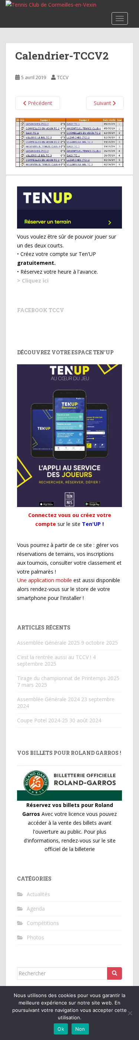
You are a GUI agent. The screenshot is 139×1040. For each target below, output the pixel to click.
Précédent (39, 103)
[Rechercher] (114, 973)
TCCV (63, 77)
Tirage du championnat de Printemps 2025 (68, 678)
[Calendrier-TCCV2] (69, 141)
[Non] (129, 1013)
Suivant (103, 103)
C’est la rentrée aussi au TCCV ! (54, 657)
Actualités (38, 894)
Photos (35, 937)
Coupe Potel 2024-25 (42, 720)
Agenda (36, 908)
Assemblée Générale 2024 (48, 699)
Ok (60, 1029)
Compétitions (43, 922)
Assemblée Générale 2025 (48, 642)
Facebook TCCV (40, 310)
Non (80, 1029)
